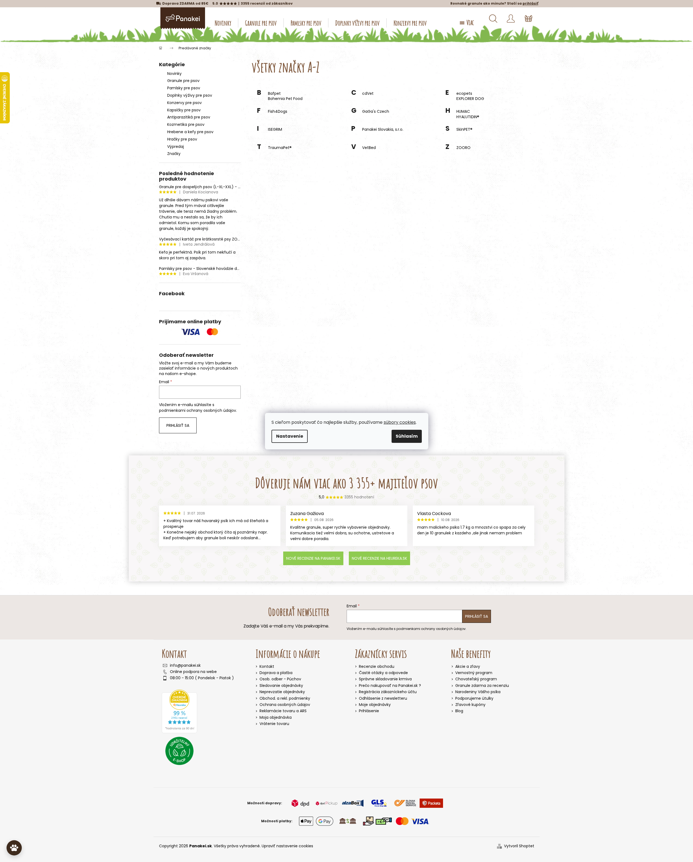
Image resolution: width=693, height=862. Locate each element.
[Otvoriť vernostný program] (14, 847)
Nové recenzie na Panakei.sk (313, 558)
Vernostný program (473, 672)
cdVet (368, 93)
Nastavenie (289, 436)
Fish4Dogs (277, 111)
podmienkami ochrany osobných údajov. (198, 410)
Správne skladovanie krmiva (385, 679)
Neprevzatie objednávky (282, 692)
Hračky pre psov (182, 139)
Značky (174, 153)
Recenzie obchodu (376, 666)
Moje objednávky (375, 704)
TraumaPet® (280, 147)
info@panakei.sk (185, 665)
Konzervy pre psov (184, 102)
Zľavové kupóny (470, 704)
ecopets (464, 93)
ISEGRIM (275, 129)
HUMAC (463, 111)
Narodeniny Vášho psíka (477, 692)
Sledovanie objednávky (281, 685)
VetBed (369, 147)
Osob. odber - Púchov (280, 679)
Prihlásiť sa (177, 425)
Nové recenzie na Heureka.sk (379, 558)
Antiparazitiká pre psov (188, 117)
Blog (459, 711)
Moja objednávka (276, 717)
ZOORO (463, 147)
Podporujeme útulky (474, 698)
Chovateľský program (476, 679)
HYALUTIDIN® (467, 117)
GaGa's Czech (375, 111)
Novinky (174, 73)
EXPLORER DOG (470, 98)
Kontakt (267, 666)
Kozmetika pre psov (185, 124)
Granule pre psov (183, 80)
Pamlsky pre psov (183, 88)
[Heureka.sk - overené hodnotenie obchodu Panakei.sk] (179, 711)
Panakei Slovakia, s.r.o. (382, 129)
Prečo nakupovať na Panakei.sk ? (390, 685)
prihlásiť (530, 3)
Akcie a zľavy (467, 666)
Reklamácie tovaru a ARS (283, 711)
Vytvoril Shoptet (519, 846)
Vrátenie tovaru (274, 723)
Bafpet (274, 93)
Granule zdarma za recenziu (482, 685)
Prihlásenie (369, 711)
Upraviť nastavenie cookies (287, 846)
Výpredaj (175, 146)
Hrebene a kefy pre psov (190, 132)
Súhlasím (407, 436)
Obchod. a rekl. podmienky (285, 698)
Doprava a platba (276, 672)
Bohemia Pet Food (285, 98)
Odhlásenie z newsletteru (383, 698)
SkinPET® (464, 129)
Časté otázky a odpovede (383, 672)
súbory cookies (400, 422)
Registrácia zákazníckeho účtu (388, 692)
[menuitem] (223, 23)
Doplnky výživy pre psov (189, 95)
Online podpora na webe (193, 671)
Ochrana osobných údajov (285, 704)
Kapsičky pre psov (184, 110)
